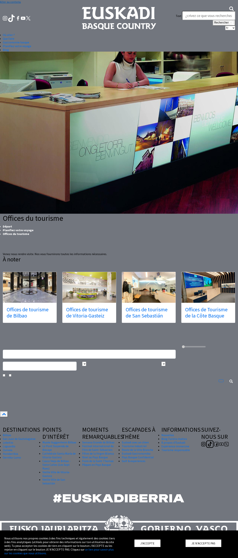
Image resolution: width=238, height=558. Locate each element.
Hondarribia (10, 454)
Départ (7, 226)
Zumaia (7, 450)
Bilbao (7, 435)
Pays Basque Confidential (138, 457)
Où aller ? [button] (9, 35)
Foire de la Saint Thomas (98, 461)
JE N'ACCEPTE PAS (203, 543)
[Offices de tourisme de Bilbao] (30, 287)
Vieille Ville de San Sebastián (53, 481)
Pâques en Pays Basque (96, 465)
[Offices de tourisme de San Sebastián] (149, 287)
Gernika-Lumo (12, 457)
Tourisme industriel (134, 446)
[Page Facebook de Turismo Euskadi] (18, 18)
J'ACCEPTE (147, 543)
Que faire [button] (8, 38)
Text (178, 16)
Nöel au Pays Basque (95, 457)
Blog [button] (6, 50)
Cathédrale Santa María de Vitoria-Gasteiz (59, 455)
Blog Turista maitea (174, 439)
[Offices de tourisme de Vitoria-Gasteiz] (89, 287)
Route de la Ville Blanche (137, 450)
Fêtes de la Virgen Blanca (98, 453)
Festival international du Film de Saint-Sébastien (98, 448)
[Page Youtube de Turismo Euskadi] (23, 18)
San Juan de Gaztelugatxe (19, 439)
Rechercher (221, 22)
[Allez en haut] (4, 414)
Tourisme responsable (175, 450)
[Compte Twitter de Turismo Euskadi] (28, 18)
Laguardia (9, 446)
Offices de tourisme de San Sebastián (147, 312)
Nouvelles (167, 435)
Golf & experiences (133, 461)
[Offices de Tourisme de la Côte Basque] (208, 287)
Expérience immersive (175, 446)
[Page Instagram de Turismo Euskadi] (5, 18)
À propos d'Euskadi (173, 442)
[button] (231, 8)
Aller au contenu (10, 2)
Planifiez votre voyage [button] (17, 46)
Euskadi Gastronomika (136, 453)
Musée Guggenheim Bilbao (59, 442)
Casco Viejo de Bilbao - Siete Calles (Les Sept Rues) (56, 464)
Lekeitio (8, 442)
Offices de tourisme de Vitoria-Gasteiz (87, 312)
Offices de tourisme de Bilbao (28, 312)
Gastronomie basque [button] (16, 42)
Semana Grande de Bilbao (98, 442)
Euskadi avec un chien (135, 442)
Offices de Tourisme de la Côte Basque (206, 312)
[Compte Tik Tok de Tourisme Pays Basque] (12, 18)
